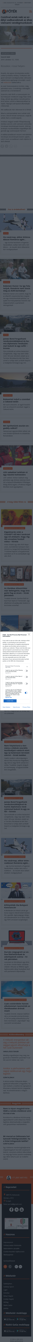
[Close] (29, 635)
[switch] (26, 671)
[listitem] (16, 666)
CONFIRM (10, 701)
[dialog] (16, 671)
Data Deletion (6, 707)
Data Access (16, 707)
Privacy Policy (26, 707)
